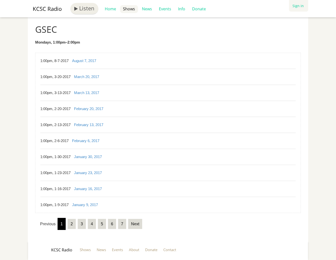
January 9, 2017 (85, 205)
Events (165, 9)
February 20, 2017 (88, 109)
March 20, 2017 (86, 77)
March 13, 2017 (86, 93)
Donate (199, 9)
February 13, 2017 (88, 125)
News (147, 9)
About (134, 249)
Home (110, 9)
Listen (86, 8)
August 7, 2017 (84, 61)
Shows (129, 9)
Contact (169, 249)
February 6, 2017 (85, 141)
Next (135, 224)
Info (181, 9)
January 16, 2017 (88, 189)
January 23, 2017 (88, 173)
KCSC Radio (47, 8)
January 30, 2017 (88, 157)
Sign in (298, 5)
